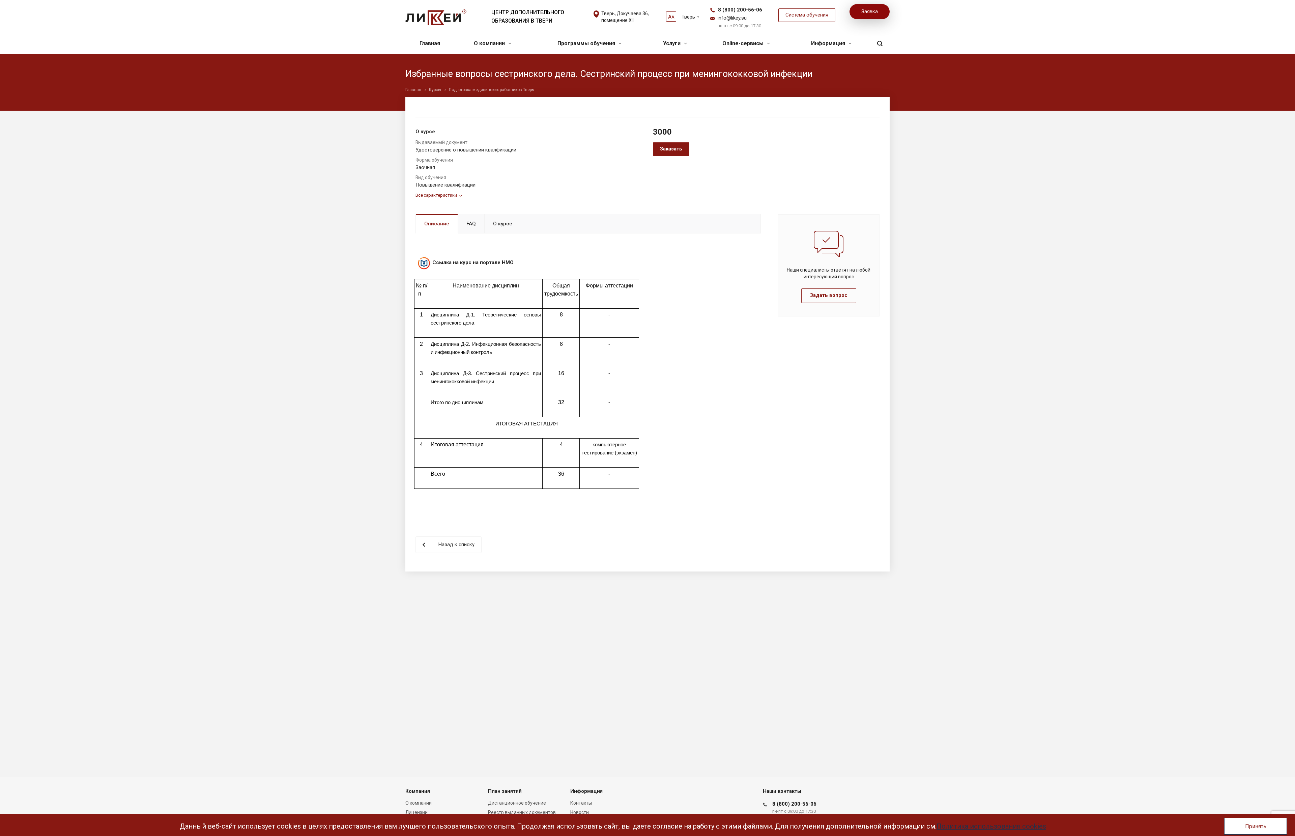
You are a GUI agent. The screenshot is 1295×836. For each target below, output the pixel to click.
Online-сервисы (743, 43)
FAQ (471, 224)
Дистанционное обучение (517, 803)
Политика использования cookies (991, 826)
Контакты (581, 803)
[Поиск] (880, 44)
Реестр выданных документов (522, 812)
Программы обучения (586, 43)
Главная (430, 43)
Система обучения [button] (806, 15)
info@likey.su (732, 18)
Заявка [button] (869, 11)
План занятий (505, 791)
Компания (417, 791)
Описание (436, 224)
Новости (579, 812)
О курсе (502, 224)
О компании (490, 43)
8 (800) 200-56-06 (740, 10)
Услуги (672, 43)
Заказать (671, 149)
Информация (828, 43)
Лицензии (416, 812)
